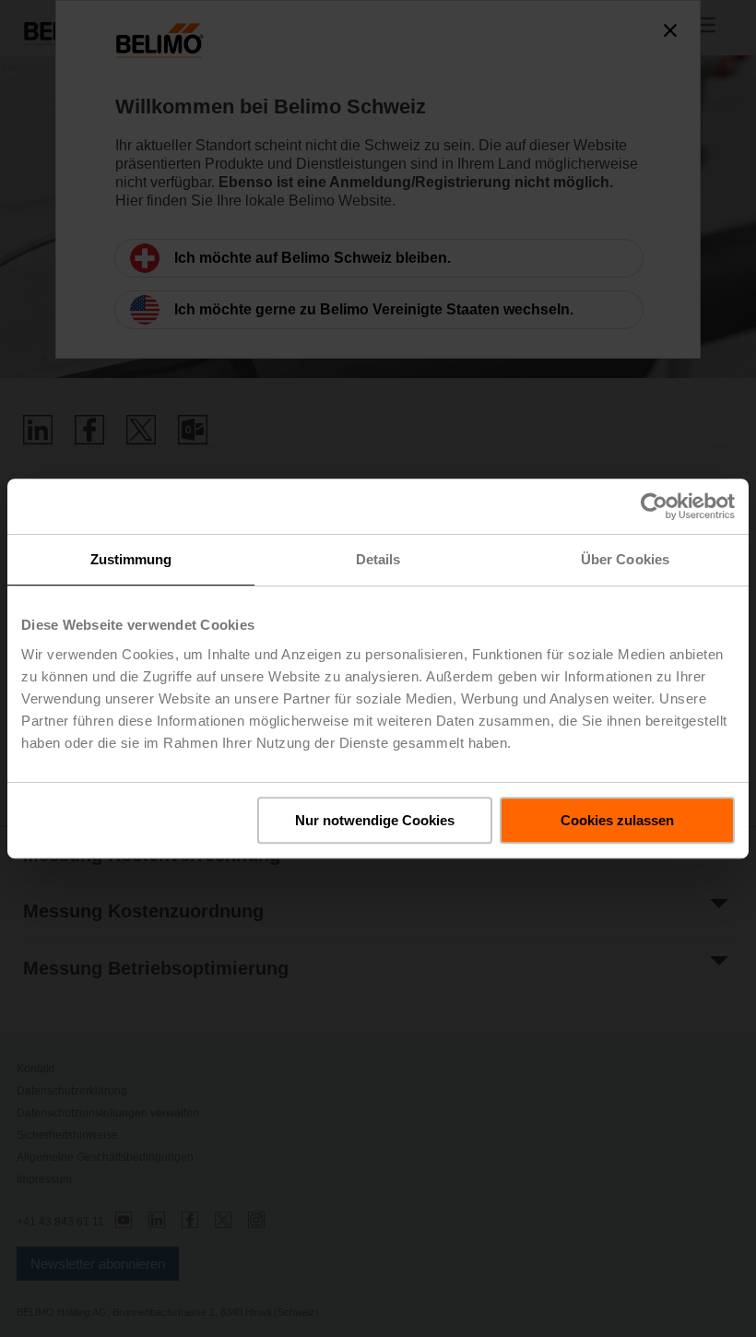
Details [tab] (378, 559)
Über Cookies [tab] (625, 559)
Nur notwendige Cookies (375, 820)
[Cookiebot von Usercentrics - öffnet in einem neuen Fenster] (654, 506)
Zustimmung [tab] (131, 559)
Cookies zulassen (617, 820)
